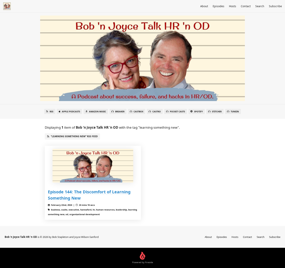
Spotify (198, 111)
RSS (51, 111)
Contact (246, 6)
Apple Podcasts (71, 111)
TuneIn (235, 111)
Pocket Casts (177, 111)
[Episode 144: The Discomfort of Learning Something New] (93, 165)
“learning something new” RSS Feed (74, 136)
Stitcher (217, 111)
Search (259, 6)
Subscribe (275, 6)
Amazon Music (97, 111)
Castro (156, 111)
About (204, 6)
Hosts (232, 6)
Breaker (119, 111)
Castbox (138, 111)
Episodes (218, 6)
